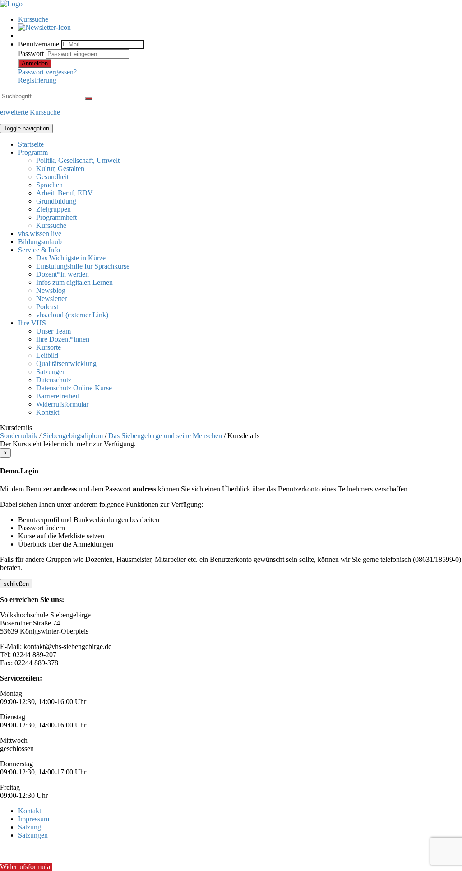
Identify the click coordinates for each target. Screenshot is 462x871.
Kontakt (47, 412)
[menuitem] (240, 19)
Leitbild (47, 355)
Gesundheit (52, 177)
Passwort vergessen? (47, 72)
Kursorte (48, 347)
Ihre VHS (32, 323)
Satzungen (51, 371)
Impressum (33, 819)
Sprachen (49, 185)
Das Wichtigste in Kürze (71, 258)
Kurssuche (33, 19)
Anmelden (35, 63)
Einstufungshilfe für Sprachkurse (82, 266)
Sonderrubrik (18, 436)
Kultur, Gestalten (60, 168)
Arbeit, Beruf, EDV (64, 193)
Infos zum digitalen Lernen (74, 282)
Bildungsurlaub (40, 242)
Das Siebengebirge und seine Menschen (165, 436)
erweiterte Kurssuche (30, 112)
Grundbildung (56, 201)
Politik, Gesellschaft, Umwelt (78, 160)
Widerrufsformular (62, 404)
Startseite (31, 144)
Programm (33, 152)
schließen (16, 583)
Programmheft (56, 217)
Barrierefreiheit (57, 396)
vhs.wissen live (39, 233)
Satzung (29, 827)
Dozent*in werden (62, 274)
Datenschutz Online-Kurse (74, 388)
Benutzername (38, 44)
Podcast (47, 306)
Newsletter (51, 298)
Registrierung (37, 80)
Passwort (31, 53)
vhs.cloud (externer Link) (72, 315)
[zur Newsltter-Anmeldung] (44, 27)
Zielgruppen (53, 209)
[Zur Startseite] (11, 4)
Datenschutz (53, 380)
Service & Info (39, 250)
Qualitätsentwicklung (66, 363)
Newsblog (50, 290)
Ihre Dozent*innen (62, 339)
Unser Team (53, 331)
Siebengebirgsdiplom (73, 436)
